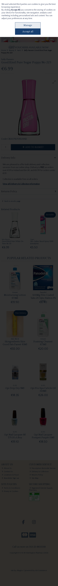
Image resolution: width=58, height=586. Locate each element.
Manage (28, 25)
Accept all (27, 31)
